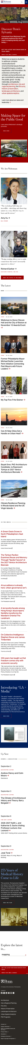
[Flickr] (13, 993)
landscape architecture (11, 91)
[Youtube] (11, 993)
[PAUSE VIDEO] (25, 18)
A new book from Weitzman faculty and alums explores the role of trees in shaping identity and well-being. (13, 39)
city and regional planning (13, 85)
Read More (6, 130)
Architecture (5, 1000)
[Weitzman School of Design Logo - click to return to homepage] (6, 2)
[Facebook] (2, 993)
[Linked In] (6, 993)
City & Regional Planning (8, 1003)
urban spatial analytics (10, 93)
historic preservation (10, 88)
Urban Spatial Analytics (8, 1014)
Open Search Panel (22, 2)
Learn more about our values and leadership (13, 101)
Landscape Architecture (8, 1011)
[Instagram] (9, 993)
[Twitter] (4, 993)
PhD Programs (5, 1017)
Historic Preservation (8, 1008)
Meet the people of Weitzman (12, 277)
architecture (13, 84)
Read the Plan (7, 902)
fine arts (22, 86)
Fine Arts (4, 1006)
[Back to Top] (14, 1039)
